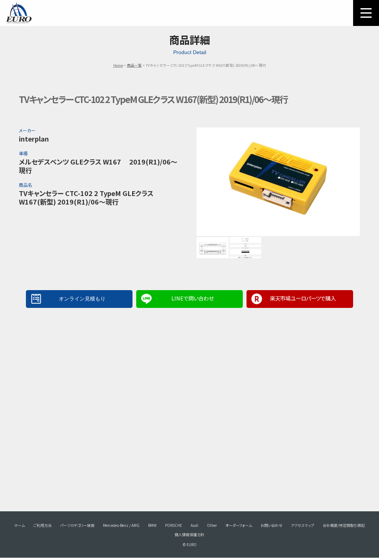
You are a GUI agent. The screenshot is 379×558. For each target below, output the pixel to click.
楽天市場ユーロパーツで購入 (303, 298)
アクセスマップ (302, 525)
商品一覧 (134, 65)
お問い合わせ (271, 525)
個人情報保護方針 (189, 534)
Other (212, 525)
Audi (194, 525)
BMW (152, 525)
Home (118, 65)
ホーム (19, 525)
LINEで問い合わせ (192, 298)
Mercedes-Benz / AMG (121, 525)
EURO (18, 13)
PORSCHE (173, 525)
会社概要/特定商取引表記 (344, 525)
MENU (366, 13)
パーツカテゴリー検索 (77, 525)
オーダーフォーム (238, 525)
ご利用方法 (42, 525)
